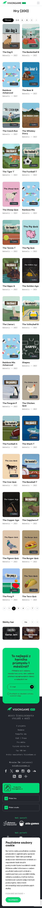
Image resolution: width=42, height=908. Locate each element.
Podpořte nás (21, 734)
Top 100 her (21, 750)
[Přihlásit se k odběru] (32, 687)
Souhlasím (13, 900)
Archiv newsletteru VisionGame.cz (21, 754)
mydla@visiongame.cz (21, 765)
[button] (32, 622)
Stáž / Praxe (21, 738)
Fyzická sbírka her (21, 746)
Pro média (21, 742)
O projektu (21, 726)
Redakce (21, 730)
